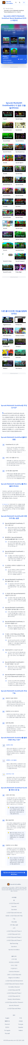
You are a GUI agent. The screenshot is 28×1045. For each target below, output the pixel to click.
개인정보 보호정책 (14, 962)
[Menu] (24, 2)
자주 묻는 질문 (14, 925)
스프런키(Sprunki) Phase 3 (14, 940)
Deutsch (7, 1024)
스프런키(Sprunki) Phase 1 (14, 993)
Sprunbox (14, 946)
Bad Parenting (14, 943)
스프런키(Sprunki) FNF (14, 990)
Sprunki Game (9, 8)
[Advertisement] (14, 82)
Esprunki (14, 906)
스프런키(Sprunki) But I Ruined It (14, 1002)
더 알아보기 (14, 968)
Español (20, 1027)
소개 (14, 928)
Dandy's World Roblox (14, 999)
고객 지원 (14, 959)
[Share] (25, 59)
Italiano (21, 1030)
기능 (14, 919)
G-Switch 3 (5, 504)
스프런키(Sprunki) (14, 903)
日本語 (21, 1021)
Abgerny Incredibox (14, 977)
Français (20, 1024)
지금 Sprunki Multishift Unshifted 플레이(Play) (14, 873)
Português (7, 1030)
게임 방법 (14, 922)
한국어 (7, 1027)
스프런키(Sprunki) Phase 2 (14, 937)
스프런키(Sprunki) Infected (14, 912)
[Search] (15, 2)
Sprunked (14, 909)
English (7, 1018)
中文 (20, 1018)
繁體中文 (7, 1021)
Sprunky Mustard (14, 1005)
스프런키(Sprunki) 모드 (14, 934)
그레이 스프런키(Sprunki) (14, 974)
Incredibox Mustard (14, 987)
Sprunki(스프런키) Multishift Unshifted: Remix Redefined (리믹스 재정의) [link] (14, 11)
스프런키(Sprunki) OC (14, 996)
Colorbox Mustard (14, 971)
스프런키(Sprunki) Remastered (14, 981)
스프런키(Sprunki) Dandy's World (14, 984)
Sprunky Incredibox (14, 949)
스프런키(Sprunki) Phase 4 (14, 931)
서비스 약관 (14, 965)
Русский (7, 1033)
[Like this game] (18, 59)
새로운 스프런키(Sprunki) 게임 (14, 916)
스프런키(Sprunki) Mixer (14, 1008)
